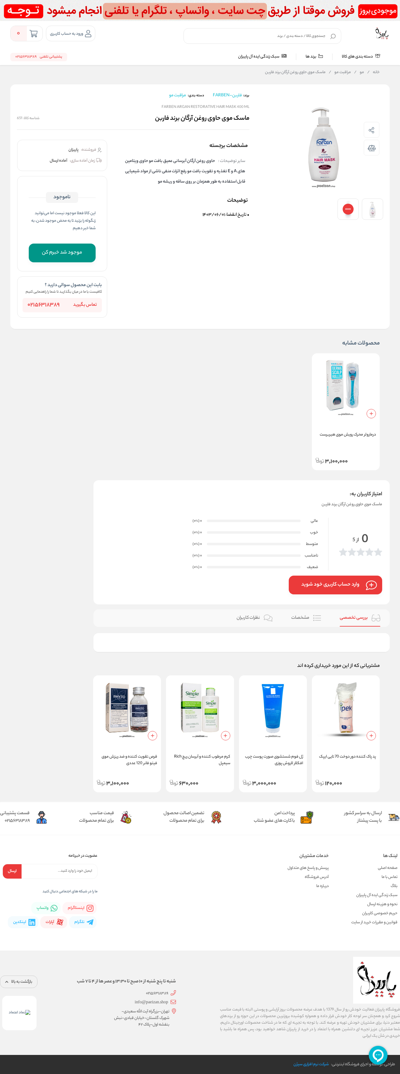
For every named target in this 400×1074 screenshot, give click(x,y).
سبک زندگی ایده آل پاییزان (259, 56)
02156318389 (44, 305)
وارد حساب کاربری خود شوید (330, 585)
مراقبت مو (340, 72)
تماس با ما (390, 877)
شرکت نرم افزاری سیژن (311, 1064)
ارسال (12, 871)
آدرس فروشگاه (317, 877)
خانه (373, 72)
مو (359, 72)
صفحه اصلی (388, 868)
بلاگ (394, 886)
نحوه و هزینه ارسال (382, 904)
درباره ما (322, 886)
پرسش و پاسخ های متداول (308, 868)
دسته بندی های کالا (357, 56)
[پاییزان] (382, 33)
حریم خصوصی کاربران (380, 913)
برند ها (311, 56)
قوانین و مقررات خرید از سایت (374, 922)
